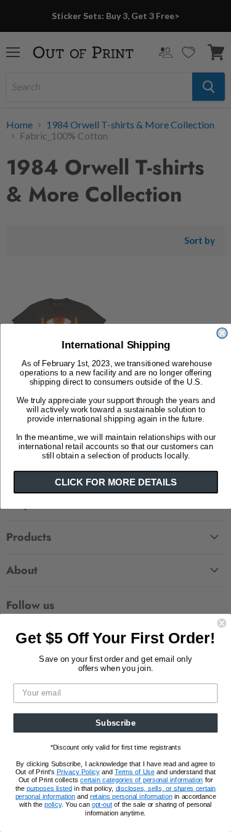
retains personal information (131, 796)
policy (53, 805)
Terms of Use (135, 771)
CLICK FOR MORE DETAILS (115, 482)
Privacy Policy (78, 771)
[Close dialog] (222, 333)
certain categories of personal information (141, 780)
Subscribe (115, 722)
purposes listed (48, 789)
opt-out (102, 805)
